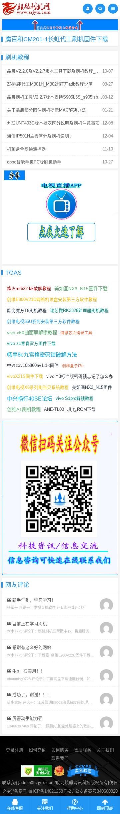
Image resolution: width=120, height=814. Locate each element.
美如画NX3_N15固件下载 (80, 288)
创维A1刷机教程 (24, 409)
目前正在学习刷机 (29, 624)
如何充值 (37, 750)
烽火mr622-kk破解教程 (29, 288)
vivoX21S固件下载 (25, 376)
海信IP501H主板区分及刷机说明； (40, 136)
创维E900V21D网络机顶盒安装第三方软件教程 (52, 299)
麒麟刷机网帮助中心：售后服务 (63, 631)
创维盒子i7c (72, 366)
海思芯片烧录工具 (76, 333)
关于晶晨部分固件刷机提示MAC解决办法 (46, 110)
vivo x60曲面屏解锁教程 (32, 332)
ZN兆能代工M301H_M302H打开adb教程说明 (50, 84)
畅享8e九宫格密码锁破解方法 (42, 355)
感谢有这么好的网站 (31, 647)
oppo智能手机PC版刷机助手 (34, 162)
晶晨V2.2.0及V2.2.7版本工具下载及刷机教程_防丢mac (59, 71)
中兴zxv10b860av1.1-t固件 (33, 365)
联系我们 (60, 758)
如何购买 (60, 750)
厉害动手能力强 (27, 718)
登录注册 (14, 750)
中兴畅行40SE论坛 (29, 399)
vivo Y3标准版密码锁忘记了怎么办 (79, 376)
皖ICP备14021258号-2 (49, 791)
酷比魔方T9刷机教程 (27, 310)
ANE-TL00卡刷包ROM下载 (70, 409)
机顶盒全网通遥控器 (26, 149)
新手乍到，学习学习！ (33, 600)
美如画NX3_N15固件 (92, 387)
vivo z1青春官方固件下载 (31, 343)
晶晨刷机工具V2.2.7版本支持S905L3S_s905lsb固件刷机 (61, 97)
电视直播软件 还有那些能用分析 (60, 608)
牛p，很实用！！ (28, 671)
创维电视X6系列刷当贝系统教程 (38, 387)
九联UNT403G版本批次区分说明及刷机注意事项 (53, 123)
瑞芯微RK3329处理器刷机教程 (79, 310)
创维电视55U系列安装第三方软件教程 (43, 321)
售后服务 (82, 750)
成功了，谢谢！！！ (31, 694)
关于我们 (105, 750)
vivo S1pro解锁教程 (75, 398)
